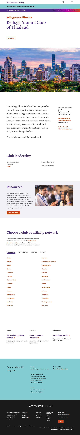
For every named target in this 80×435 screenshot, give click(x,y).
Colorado (10, 283)
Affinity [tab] (42, 252)
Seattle (44, 283)
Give (61, 421)
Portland (44, 272)
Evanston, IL (38, 415)
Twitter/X (26, 426)
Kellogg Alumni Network (62, 10)
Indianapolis (11, 294)
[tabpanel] (40, 283)
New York (44, 258)
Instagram (20, 426)
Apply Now (61, 412)
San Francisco (46, 280)
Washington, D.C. (47, 302)
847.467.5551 (39, 382)
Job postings (38, 380)
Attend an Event (62, 417)
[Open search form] (66, 2)
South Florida (46, 287)
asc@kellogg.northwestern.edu (39, 369)
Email (8, 166)
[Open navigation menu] (72, 2)
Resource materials (40, 378)
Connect (71, 10)
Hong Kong (48, 416)
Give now (11, 38)
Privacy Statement (55, 429)
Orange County (46, 265)
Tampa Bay (45, 294)
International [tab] (23, 252)
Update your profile (64, 118)
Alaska (9, 258)
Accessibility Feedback (64, 429)
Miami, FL (38, 417)
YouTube (31, 426)
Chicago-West (11, 280)
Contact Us (24, 412)
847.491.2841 (39, 392)
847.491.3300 (10, 419)
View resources (13, 213)
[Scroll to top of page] (77, 426)
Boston (9, 269)
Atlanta (9, 261)
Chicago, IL (38, 414)
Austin (9, 265)
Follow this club (63, 127)
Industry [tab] (34, 252)
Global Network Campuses (49, 413)
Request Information (63, 414)
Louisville (10, 302)
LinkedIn (8, 426)
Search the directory (64, 120)
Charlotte (10, 272)
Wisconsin (45, 305)
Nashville (10, 305)
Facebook (14, 426)
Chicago (9, 276)
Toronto (48, 418)
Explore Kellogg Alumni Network (17, 10)
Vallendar (48, 420)
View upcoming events (65, 129)
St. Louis (44, 291)
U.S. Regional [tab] (11, 252)
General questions (62, 369)
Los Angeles (10, 298)
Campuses (38, 412)
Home (53, 10)
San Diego (45, 276)
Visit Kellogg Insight (60, 335)
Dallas (9, 287)
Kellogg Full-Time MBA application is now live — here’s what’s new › (21, 6)
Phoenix (44, 269)
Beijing (47, 415)
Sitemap (71, 429)
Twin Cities (45, 298)
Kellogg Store (25, 417)
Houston (9, 291)
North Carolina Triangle (49, 261)
